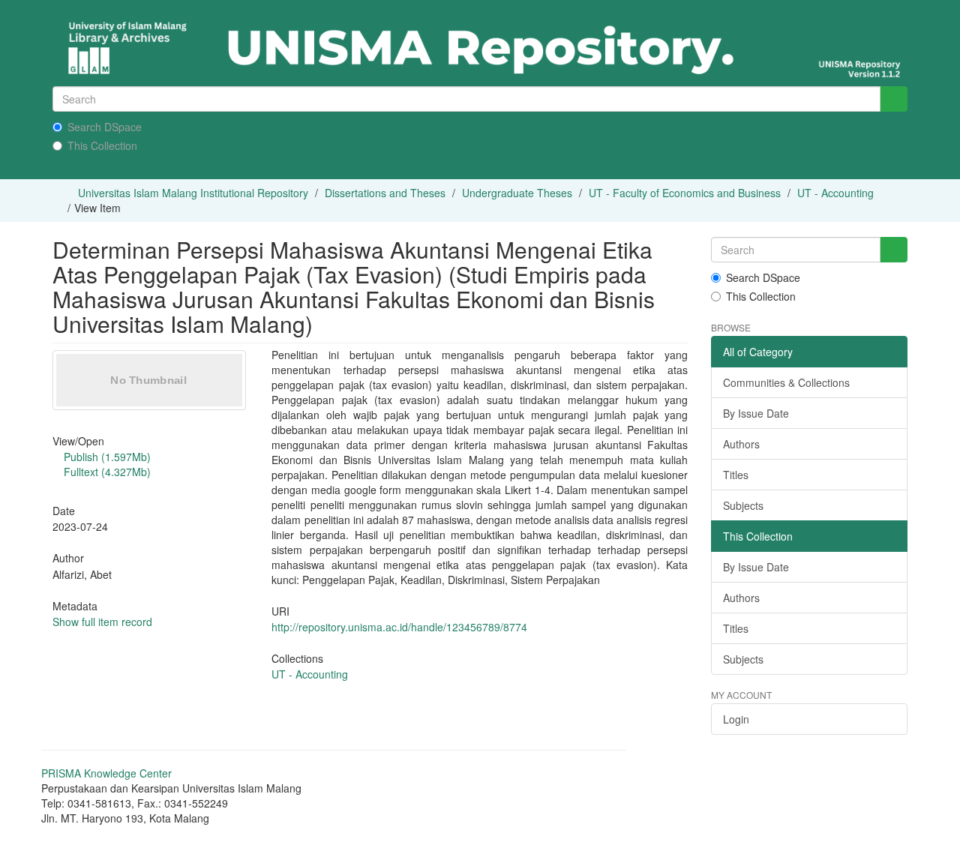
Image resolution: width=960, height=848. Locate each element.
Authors (741, 443)
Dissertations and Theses (385, 192)
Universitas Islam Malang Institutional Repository (193, 192)
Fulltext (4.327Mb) (106, 471)
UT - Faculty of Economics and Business (685, 192)
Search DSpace (105, 126)
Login (736, 719)
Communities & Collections (786, 382)
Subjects (743, 505)
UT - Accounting (835, 192)
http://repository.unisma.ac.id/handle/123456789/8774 (399, 626)
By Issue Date (756, 413)
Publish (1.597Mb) (106, 456)
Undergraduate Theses (517, 192)
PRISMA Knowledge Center (106, 773)
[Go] (894, 99)
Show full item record (102, 621)
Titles (735, 474)
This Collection (102, 145)
